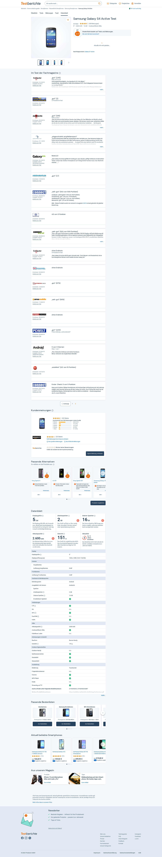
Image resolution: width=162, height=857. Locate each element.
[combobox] (71, 3)
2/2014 (84, 203)
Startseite (23, 8)
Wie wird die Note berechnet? (90, 34)
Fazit (56, 13)
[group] (48, 63)
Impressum (97, 853)
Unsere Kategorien (105, 846)
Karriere (102, 841)
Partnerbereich (104, 843)
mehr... (102, 89)
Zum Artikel (47, 782)
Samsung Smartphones (71, 8)
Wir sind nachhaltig (136, 8)
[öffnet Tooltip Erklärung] (59, 73)
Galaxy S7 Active (89, 51)
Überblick (34, 13)
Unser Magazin (122, 838)
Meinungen (49, 13)
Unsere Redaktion (105, 836)
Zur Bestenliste (44, 724)
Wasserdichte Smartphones (56, 8)
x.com (136, 838)
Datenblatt (64, 13)
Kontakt (120, 843)
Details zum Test (37, 85)
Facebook (138, 836)
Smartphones (44, 8)
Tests (41, 13)
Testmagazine (122, 834)
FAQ (119, 836)
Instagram (138, 834)
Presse (102, 838)
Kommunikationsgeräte (33, 8)
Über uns (102, 834)
